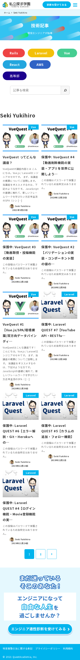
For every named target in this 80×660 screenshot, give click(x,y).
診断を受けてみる (57, 4)
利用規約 (68, 648)
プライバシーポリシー (47, 648)
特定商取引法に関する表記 (18, 648)
